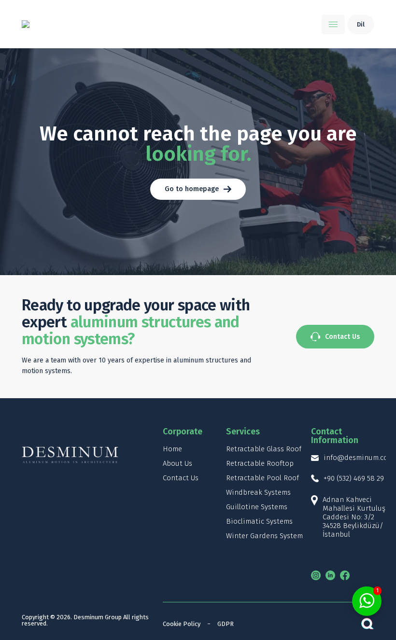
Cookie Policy (181, 623)
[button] (333, 24)
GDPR (225, 623)
